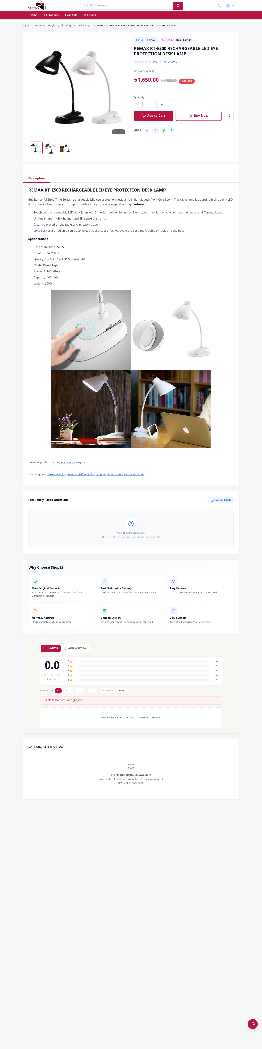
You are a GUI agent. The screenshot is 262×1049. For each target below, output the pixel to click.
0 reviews (170, 62)
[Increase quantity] (161, 104)
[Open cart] (220, 5)
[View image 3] (64, 148)
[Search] (178, 6)
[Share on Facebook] (155, 130)
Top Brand (90, 15)
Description (36, 178)
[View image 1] (36, 148)
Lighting (66, 25)
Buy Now (201, 116)
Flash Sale (71, 15)
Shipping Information (109, 474)
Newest (122, 690)
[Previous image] (34, 87)
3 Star (92, 690)
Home (33, 15)
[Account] (229, 5)
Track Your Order (134, 474)
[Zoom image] (122, 43)
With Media (107, 690)
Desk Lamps (84, 25)
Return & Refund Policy (81, 474)
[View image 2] (50, 148)
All (58, 690)
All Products (51, 15)
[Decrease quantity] (137, 104)
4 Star (80, 690)
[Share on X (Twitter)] (171, 130)
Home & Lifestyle (45, 25)
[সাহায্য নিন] (253, 1024)
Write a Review (77, 648)
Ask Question (223, 500)
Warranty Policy (56, 474)
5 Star (68, 690)
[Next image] (122, 87)
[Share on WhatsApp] (163, 130)
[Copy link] (147, 130)
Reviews (53, 648)
